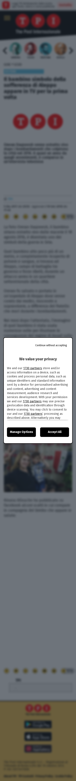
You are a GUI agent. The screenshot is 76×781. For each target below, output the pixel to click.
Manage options (21, 432)
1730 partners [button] (32, 368)
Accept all (54, 432)
